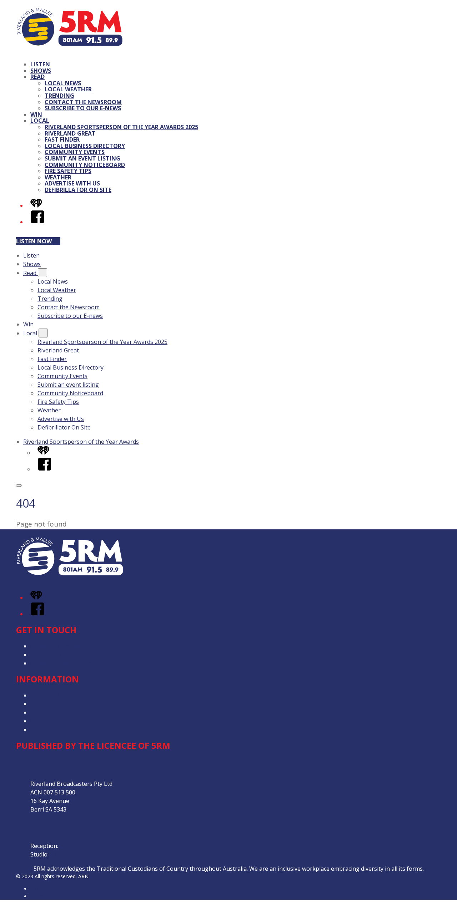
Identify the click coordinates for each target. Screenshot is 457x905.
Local (39, 120)
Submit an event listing (82, 158)
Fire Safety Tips (68, 171)
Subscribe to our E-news (83, 108)
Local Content (48, 729)
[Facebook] (37, 222)
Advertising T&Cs (53, 712)
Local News (63, 83)
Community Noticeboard (85, 165)
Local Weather (68, 89)
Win (36, 114)
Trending (59, 96)
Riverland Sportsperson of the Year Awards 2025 (121, 127)
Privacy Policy (48, 695)
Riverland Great (70, 133)
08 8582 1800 (77, 846)
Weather (58, 177)
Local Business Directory (85, 146)
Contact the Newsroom (83, 102)
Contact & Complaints (59, 646)
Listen (40, 64)
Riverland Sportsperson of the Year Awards (81, 442)
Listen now (34, 241)
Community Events (75, 152)
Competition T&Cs (54, 704)
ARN (35, 888)
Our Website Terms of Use (66, 721)
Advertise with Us (72, 183)
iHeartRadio (43, 896)
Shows (40, 71)
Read (37, 77)
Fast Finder (62, 139)
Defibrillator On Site (78, 190)
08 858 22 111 (68, 854)
